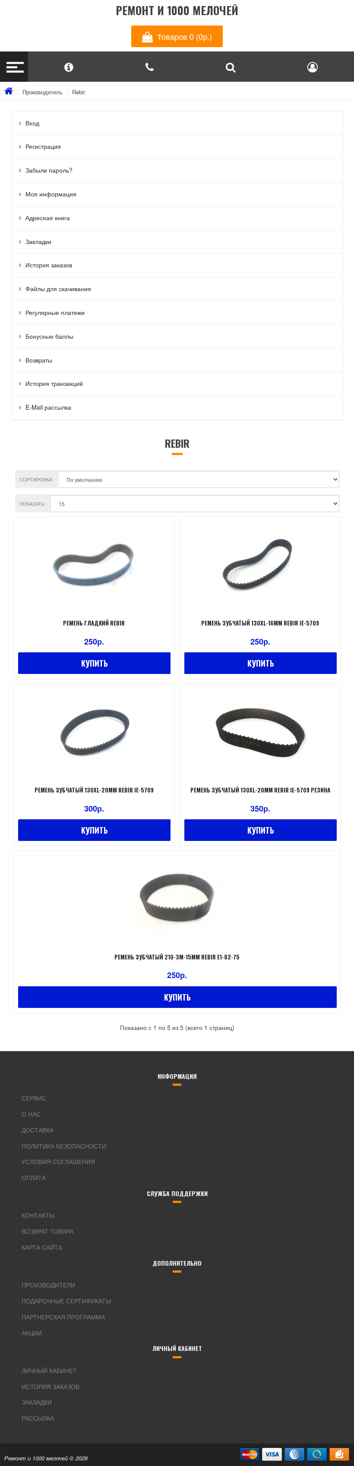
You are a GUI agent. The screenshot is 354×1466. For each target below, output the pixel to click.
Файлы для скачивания (58, 288)
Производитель (42, 92)
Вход (32, 123)
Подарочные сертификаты (66, 1300)
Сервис (34, 1098)
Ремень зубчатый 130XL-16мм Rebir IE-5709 (260, 623)
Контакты (38, 1215)
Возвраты (38, 360)
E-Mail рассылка (48, 407)
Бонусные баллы (49, 336)
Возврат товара (47, 1231)
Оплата (34, 1177)
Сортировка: (36, 479)
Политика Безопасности (64, 1146)
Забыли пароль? (49, 170)
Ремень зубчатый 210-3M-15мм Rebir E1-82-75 (177, 957)
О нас (31, 1114)
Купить (94, 663)
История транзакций (54, 383)
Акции (32, 1332)
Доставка (38, 1130)
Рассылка (38, 1418)
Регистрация (43, 146)
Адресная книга (47, 217)
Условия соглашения (58, 1161)
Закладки (38, 241)
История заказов (48, 264)
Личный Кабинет (49, 1370)
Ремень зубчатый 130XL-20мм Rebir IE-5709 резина (260, 790)
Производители (48, 1284)
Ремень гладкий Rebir (94, 623)
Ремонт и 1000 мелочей (177, 10)
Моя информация (50, 193)
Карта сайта (42, 1247)
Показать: (32, 503)
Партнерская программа (63, 1316)
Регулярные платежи (55, 312)
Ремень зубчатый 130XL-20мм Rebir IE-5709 (94, 790)
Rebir (78, 92)
